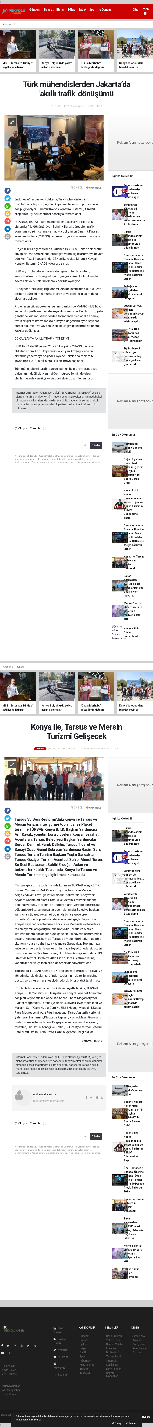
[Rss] (36, 1345)
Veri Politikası (9, 1374)
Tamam (132, 1423)
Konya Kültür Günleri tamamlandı (131, 632)
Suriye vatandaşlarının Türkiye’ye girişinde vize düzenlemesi (133, 239)
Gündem (34, 9)
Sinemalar (112, 1360)
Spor (92, 9)
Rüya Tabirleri (140, 1348)
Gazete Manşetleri (112, 1374)
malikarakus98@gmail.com (49, 1100)
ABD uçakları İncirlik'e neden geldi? (133, 447)
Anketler (137, 1340)
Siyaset (48, 9)
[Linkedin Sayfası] (29, 1345)
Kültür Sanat (87, 1364)
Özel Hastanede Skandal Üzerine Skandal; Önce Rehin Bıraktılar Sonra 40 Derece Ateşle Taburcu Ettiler (134, 267)
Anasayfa (8, 24)
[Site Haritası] (4, 1352)
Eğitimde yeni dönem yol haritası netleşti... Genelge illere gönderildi (134, 356)
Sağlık (82, 9)
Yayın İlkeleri (9, 1369)
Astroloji (137, 1352)
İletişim (62, 1374)
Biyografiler (139, 1344)
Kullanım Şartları (11, 1385)
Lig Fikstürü (112, 1352)
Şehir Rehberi (113, 1368)
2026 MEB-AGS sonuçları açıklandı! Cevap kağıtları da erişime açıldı (133, 313)
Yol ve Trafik (113, 1340)
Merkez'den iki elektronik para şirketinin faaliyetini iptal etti (133, 611)
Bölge (71, 9)
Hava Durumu (114, 1336)
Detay (117, 1423)
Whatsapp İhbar (11, 1390)
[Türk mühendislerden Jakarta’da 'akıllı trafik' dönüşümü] (54, 147)
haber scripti (7, 1418)
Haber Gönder (10, 1394)
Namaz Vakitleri (115, 1344)
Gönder (96, 445)
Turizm (20, 666)
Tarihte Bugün (114, 1356)
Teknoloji (85, 1372)
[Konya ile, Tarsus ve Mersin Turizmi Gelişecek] (54, 778)
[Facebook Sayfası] (3, 1345)
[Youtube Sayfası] (23, 1345)
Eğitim (60, 9)
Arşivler (63, 1356)
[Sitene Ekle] (10, 1352)
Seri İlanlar (112, 1364)
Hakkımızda (8, 1365)
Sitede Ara (138, 1336)
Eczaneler (112, 1348)
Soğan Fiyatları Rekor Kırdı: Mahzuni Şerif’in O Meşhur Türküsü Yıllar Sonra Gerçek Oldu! (133, 471)
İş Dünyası (105, 9)
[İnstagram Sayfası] (16, 1345)
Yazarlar (63, 1349)
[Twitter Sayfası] (10, 1345)
